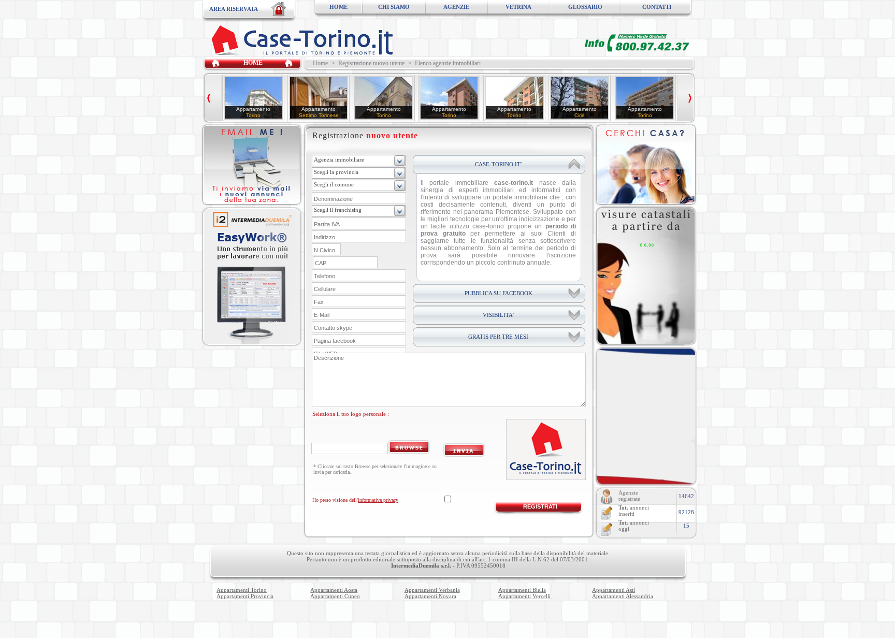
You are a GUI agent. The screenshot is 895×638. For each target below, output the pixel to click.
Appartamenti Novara (430, 596)
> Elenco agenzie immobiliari (444, 63)
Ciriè (579, 115)
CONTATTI (656, 7)
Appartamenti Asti (613, 590)
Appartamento (253, 109)
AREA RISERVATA (233, 9)
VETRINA (518, 7)
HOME (338, 7)
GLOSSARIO (585, 7)
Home (319, 63)
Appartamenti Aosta (333, 590)
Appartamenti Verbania (432, 590)
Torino (253, 115)
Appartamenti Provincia (244, 596)
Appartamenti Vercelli (524, 596)
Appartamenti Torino (241, 590)
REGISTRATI (540, 506)
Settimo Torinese (319, 115)
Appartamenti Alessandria (622, 596)
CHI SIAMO (394, 7)
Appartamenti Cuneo (335, 596)
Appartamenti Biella (522, 590)
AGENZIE (456, 7)
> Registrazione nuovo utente (368, 63)
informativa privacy (378, 500)
